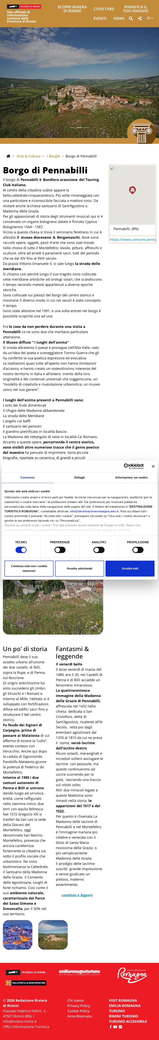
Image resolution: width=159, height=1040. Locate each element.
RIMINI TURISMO (123, 1016)
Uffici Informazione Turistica (26, 1026)
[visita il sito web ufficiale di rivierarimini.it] (26, 970)
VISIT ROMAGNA (123, 1000)
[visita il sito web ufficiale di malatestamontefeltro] (26, 984)
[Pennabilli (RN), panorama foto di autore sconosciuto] (53, 935)
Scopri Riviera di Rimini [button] (72, 9)
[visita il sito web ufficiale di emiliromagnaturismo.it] (79, 972)
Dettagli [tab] (79, 477)
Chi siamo (75, 1000)
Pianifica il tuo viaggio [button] (135, 9)
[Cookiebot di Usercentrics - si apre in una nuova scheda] (127, 466)
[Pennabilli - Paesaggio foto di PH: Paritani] (53, 586)
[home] (8, 156)
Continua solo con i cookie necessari (29, 568)
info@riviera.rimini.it (19, 1021)
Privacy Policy (78, 1005)
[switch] (60, 550)
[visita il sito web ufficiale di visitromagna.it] (132, 975)
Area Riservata (79, 1016)
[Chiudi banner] (153, 466)
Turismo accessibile (128, 1021)
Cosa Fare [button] (104, 9)
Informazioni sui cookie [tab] (131, 477)
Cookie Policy (78, 1011)
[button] (131, 19)
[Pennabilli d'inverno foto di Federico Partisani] (17, 935)
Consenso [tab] (28, 477)
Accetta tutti (130, 568)
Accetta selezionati (79, 568)
